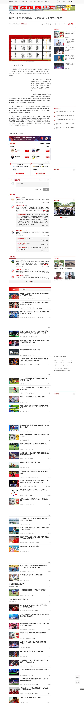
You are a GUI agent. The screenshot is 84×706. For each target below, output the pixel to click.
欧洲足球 (29, 693)
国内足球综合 (24, 23)
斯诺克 (29, 336)
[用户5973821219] (12, 270)
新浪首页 (11, 1)
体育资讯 (29, 308)
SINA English (70, 365)
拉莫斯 (33, 477)
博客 (35, 1)
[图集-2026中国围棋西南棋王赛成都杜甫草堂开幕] (64, 209)
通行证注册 (69, 362)
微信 (59, 24)
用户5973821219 (20, 269)
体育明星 (28, 647)
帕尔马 (29, 638)
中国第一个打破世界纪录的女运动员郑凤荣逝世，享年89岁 (69, 41)
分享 (64, 24)
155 (45, 180)
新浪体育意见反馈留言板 (61, 356)
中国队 (34, 486)
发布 (46, 189)
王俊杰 (29, 346)
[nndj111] (12, 261)
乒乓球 (28, 486)
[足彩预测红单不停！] (42, 7)
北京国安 (38, 317)
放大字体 (46, 24)
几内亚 (32, 595)
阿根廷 (33, 629)
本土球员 (34, 364)
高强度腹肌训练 (68, 279)
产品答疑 (55, 365)
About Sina (69, 360)
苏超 (28, 551)
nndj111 (18, 260)
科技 (31, 1)
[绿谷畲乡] (12, 198)
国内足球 (25, 13)
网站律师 (62, 365)
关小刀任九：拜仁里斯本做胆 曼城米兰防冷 (65, 111)
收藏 (51, 24)
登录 (37, 189)
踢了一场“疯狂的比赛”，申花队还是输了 (32, 651)
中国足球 (21, 133)
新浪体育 (21, 13)
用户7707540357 (20, 205)
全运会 (29, 595)
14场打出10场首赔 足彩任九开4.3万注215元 (33, 490)
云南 (32, 449)
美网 (33, 533)
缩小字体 (42, 24)
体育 (19, 1)
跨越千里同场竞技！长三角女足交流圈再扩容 (33, 444)
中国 (33, 571)
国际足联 (29, 355)
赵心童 (32, 336)
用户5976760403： (22, 243)
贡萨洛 (36, 477)
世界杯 (40, 308)
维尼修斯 (34, 684)
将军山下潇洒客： (22, 247)
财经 (23, 1)
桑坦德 (33, 504)
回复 (48, 202)
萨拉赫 (36, 693)
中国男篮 (34, 308)
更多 (46, 1)
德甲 (28, 440)
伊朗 (31, 666)
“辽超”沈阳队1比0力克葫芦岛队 (18, 599)
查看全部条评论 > (30, 282)
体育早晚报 (30, 364)
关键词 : (11, 133)
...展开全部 (45, 210)
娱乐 (27, 1)
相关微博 (24, 289)
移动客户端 (70, 1)
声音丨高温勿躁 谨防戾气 (16, 584)
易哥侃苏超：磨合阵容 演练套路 (30, 546)
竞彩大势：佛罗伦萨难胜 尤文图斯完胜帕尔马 (34, 632)
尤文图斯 (33, 638)
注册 (64, 1)
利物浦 (33, 693)
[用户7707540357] (12, 206)
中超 (28, 383)
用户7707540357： (22, 214)
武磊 (33, 431)
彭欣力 (31, 383)
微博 (55, 24)
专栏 (42, 1)
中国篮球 (29, 542)
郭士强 (32, 346)
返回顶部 (77, 687)
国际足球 (29, 317)
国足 (14, 133)
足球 (34, 393)
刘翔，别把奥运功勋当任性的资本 (30, 697)
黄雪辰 (29, 524)
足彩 (28, 411)
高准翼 (33, 298)
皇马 (37, 684)
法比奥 (41, 317)
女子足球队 (30, 393)
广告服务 (62, 360)
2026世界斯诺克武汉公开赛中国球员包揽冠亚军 (34, 669)
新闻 (16, 1)
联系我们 (55, 362)
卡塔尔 (37, 308)
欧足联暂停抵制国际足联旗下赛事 (30, 349)
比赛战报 (29, 533)
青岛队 (38, 364)
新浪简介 (55, 360)
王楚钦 (31, 486)
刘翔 (28, 702)
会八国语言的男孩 (58, 279)
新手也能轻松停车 (69, 268)
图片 (39, 1)
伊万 (17, 133)
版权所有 (68, 370)
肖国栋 (35, 336)
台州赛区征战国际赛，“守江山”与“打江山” (33, 590)
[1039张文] (12, 232)
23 (39, 180)
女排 (28, 458)
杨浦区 (29, 449)
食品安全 (29, 580)
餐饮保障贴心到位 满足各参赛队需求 (31, 575)
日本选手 (29, 571)
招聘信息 (62, 362)
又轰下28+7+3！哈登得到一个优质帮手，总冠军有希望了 (70, 49)
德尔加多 (34, 317)
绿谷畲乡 (18, 197)
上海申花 (29, 298)
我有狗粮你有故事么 (58, 268)
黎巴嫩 (33, 610)
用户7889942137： (22, 238)
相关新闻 (14, 289)
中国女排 (32, 458)
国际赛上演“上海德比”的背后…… (30, 462)
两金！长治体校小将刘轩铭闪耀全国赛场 (32, 396)
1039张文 (18, 231)
